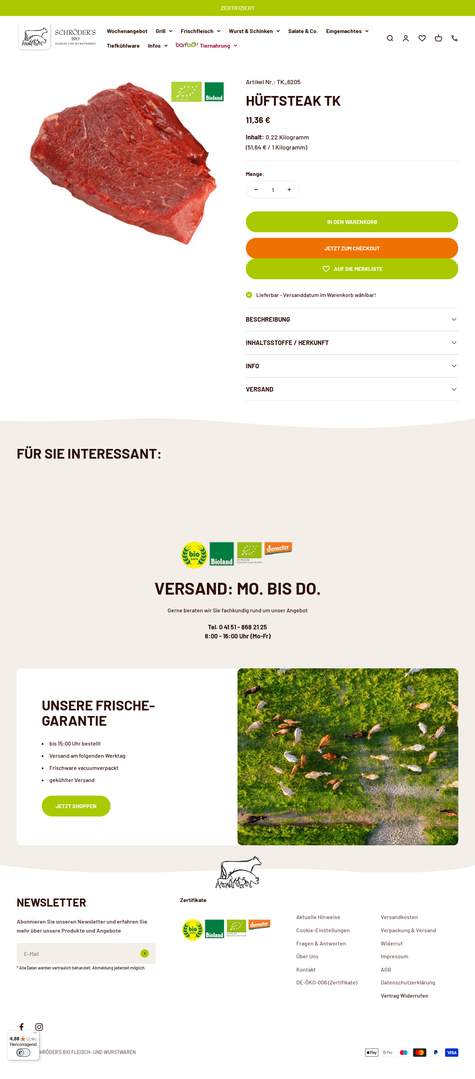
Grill (161, 30)
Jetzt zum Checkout (352, 248)
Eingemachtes (344, 30)
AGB (386, 969)
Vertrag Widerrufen (404, 995)
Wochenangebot (127, 30)
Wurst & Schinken (251, 30)
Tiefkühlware (123, 45)
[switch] (23, 1052)
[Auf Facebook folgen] (21, 1027)
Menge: (255, 173)
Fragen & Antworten (321, 943)
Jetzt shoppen (76, 806)
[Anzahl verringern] (256, 189)
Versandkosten (399, 916)
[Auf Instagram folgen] (39, 1027)
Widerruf (392, 943)
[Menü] (35, 1034)
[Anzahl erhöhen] (289, 189)
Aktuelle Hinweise (318, 916)
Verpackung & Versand (408, 930)
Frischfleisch (197, 30)
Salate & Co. (303, 30)
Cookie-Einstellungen (323, 930)
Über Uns (307, 956)
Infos (154, 45)
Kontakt (306, 969)
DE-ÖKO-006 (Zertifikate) (326, 982)
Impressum (394, 956)
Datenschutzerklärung (408, 982)
